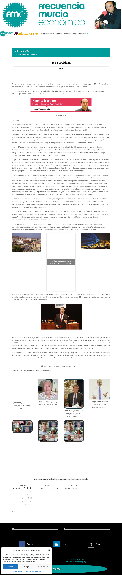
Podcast (67, 33)
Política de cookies (17, 571)
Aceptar (10, 567)
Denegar (26, 567)
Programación (46, 33)
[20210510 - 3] (73, 441)
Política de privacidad (29, 571)
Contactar (70, 564)
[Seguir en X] (91, 544)
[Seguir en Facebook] (22, 544)
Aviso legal (38, 571)
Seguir (30, 544)
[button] (49, 550)
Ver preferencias (42, 567)
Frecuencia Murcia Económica (26, 54)
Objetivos (82, 33)
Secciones (73, 485)
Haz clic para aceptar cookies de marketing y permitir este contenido (61, 262)
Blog (74, 33)
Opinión (59, 33)
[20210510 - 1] (22, 432)
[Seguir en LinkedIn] (56, 544)
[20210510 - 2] (48, 441)
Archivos (48, 485)
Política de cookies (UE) (76, 561)
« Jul (13, 511)
